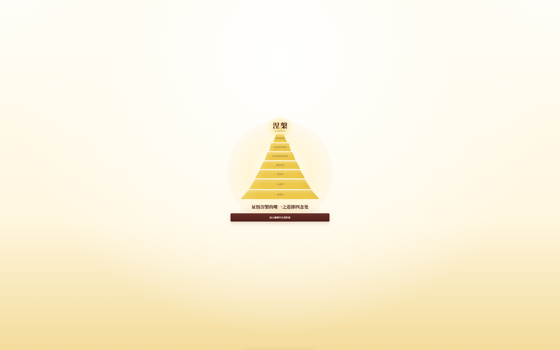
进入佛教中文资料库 (280, 217)
